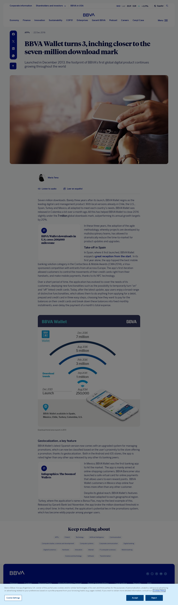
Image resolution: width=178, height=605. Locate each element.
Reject (154, 598)
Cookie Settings (13, 598)
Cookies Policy (159, 591)
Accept (135, 598)
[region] (89, 594)
